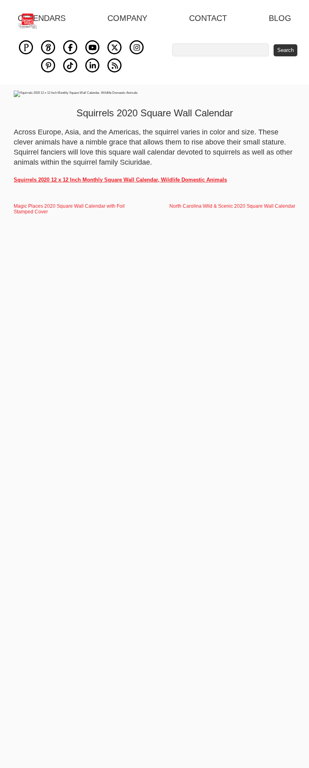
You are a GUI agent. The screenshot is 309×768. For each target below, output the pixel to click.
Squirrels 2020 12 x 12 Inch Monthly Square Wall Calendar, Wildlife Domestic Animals (120, 180)
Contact (208, 18)
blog (280, 18)
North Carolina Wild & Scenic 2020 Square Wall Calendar (232, 206)
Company (127, 18)
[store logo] (32, 21)
